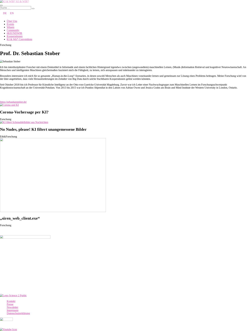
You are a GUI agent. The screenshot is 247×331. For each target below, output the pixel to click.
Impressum (12, 310)
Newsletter (12, 307)
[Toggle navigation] (1, 5)
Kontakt (11, 301)
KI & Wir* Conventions (19, 39)
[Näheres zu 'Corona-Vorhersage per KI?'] (9, 105)
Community (13, 30)
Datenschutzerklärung (18, 313)
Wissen (10, 27)
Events (10, 24)
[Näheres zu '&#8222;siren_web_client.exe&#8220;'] (53, 211)
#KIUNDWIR (14, 33)
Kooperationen (15, 36)
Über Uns (12, 21)
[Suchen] (33, 8)
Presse (10, 304)
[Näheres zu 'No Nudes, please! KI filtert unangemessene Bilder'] (24, 122)
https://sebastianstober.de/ (13, 101)
